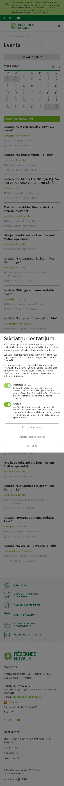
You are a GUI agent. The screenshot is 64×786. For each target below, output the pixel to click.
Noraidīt (32, 446)
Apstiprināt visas (32, 427)
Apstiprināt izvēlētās (32, 437)
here (53, 350)
